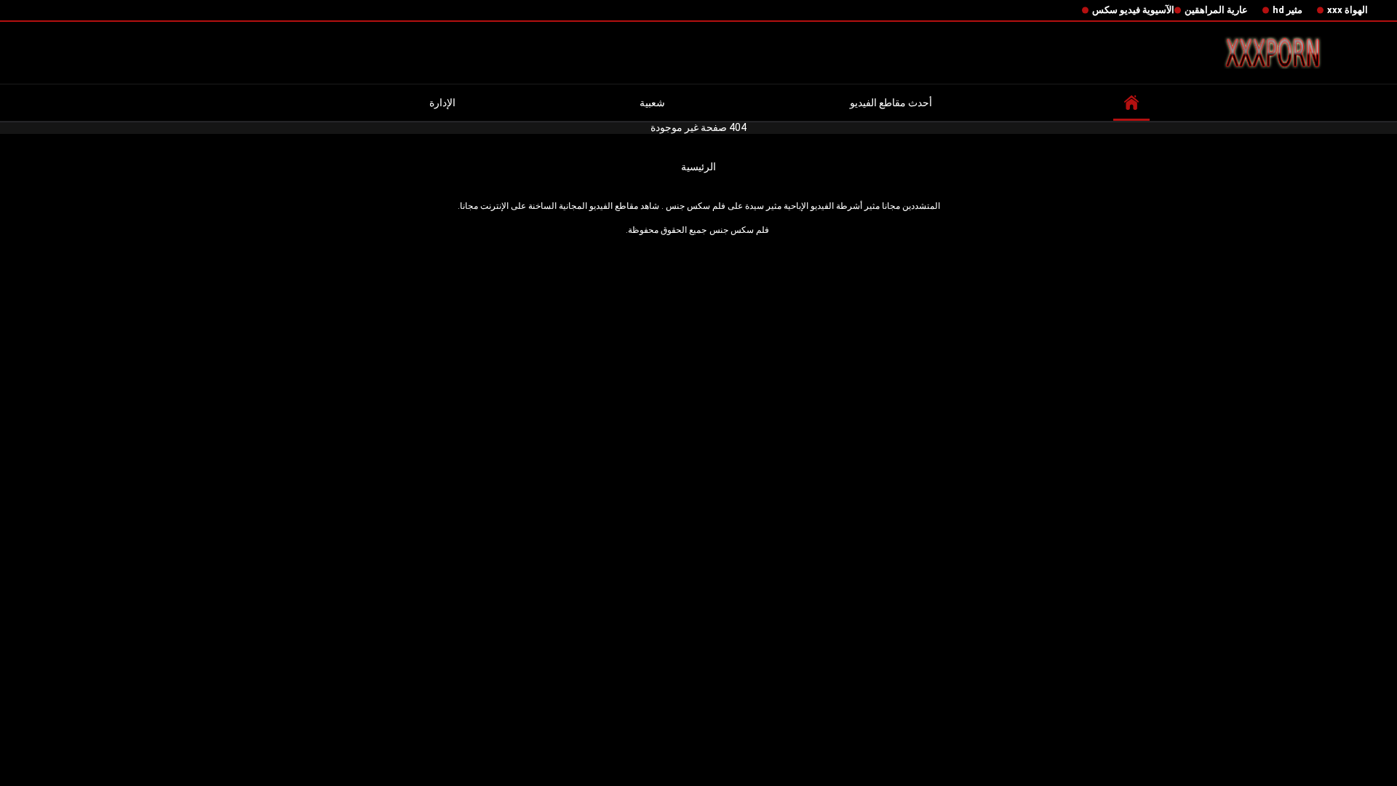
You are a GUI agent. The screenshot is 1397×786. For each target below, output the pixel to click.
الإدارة (442, 102)
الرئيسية (698, 166)
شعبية (652, 102)
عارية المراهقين (1216, 9)
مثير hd (1287, 9)
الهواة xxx (1347, 9)
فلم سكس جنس (739, 230)
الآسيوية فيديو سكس (1133, 9)
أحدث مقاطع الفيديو (891, 102)
